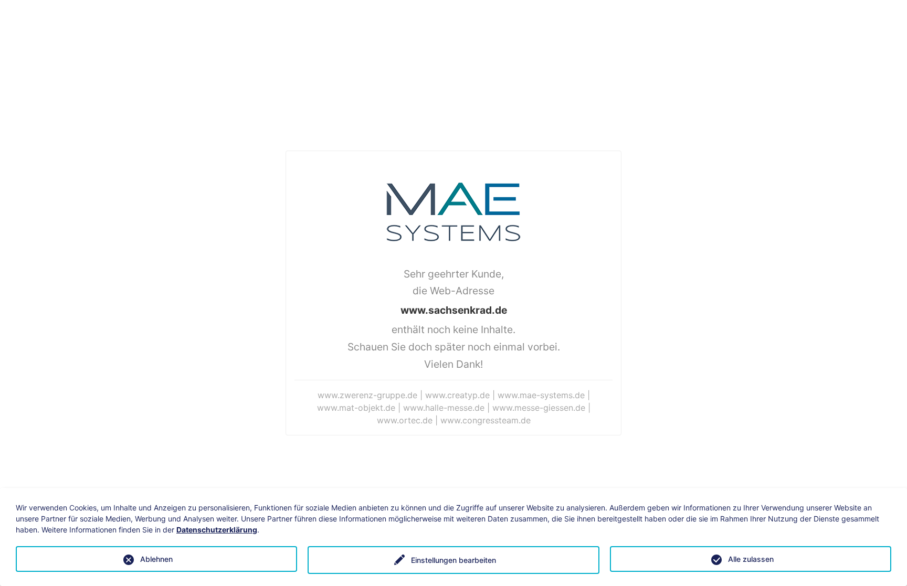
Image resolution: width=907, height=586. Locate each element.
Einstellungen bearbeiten (453, 560)
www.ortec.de (405, 420)
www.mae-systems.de (541, 395)
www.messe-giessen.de (538, 407)
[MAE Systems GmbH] (453, 211)
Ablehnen (156, 559)
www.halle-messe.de (443, 407)
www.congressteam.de (485, 420)
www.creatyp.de (457, 395)
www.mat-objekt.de (356, 407)
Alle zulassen (751, 559)
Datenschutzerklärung (216, 529)
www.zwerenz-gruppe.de (367, 395)
